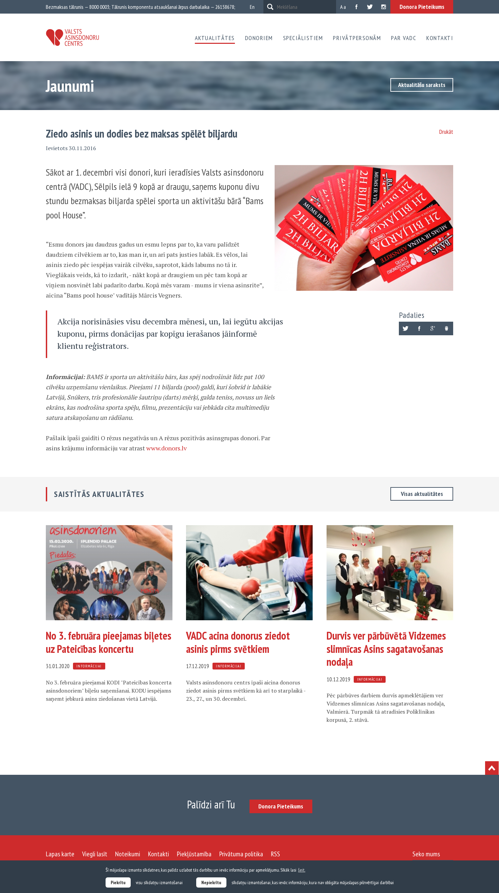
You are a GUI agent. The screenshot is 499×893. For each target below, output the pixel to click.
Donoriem (259, 38)
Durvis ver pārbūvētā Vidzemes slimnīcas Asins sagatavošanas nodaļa (386, 648)
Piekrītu (118, 882)
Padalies (412, 315)
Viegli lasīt (94, 854)
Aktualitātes (215, 38)
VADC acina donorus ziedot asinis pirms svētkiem (238, 642)
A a (343, 6)
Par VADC (403, 38)
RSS (275, 854)
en (252, 6)
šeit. (301, 870)
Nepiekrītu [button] (211, 882)
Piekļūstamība (194, 854)
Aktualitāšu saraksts (421, 85)
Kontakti (439, 38)
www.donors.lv (166, 448)
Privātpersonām (357, 38)
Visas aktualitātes (422, 494)
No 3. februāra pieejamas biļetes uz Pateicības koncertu (108, 642)
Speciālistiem (303, 38)
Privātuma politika (241, 854)
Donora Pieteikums (422, 7)
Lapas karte (60, 854)
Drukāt (446, 132)
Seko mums (426, 854)
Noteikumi (127, 854)
